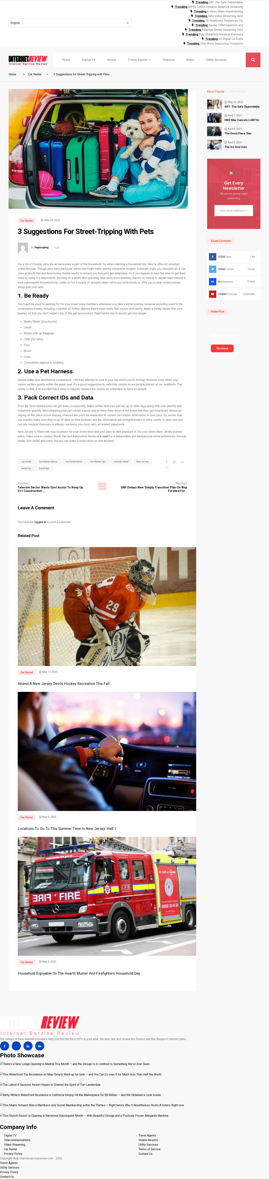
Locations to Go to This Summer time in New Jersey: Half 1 (67, 828)
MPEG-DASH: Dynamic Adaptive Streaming (215, 7)
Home (66, 60)
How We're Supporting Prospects (221, 43)
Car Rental (34, 74)
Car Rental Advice (48, 461)
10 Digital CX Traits (230, 39)
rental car (26, 468)
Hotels (111, 60)
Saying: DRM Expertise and (225, 25)
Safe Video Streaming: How (225, 16)
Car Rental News (74, 461)
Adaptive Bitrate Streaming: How (222, 30)
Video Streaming (14, 1144)
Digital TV (88, 60)
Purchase (222, 348)
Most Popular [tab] (216, 91)
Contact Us (145, 1154)
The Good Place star (238, 133)
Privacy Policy (13, 1154)
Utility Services (216, 60)
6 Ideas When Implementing (225, 11)
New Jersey (142, 461)
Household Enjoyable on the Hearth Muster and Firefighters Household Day (79, 973)
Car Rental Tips (98, 461)
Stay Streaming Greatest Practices (221, 34)
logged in (40, 522)
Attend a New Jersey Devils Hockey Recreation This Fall (63, 683)
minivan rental (121, 461)
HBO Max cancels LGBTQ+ (242, 120)
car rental (26, 461)
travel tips (44, 468)
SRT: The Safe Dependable (226, 2)
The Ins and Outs (236, 147)
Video (190, 60)
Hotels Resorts (148, 1140)
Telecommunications (17, 1140)
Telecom (168, 60)
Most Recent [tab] (238, 91)
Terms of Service (149, 1149)
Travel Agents (138, 60)
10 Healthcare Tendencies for (224, 20)
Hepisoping (41, 247)
